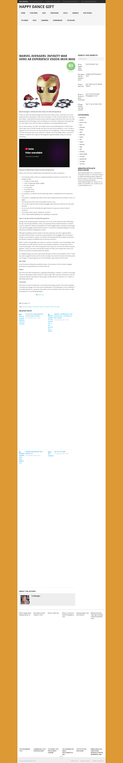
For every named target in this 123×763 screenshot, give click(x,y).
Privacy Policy (85, 761)
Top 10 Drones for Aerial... (89, 1)
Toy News (24, 20)
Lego (44, 13)
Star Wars (34, 13)
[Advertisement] (61, 38)
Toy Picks (82, 164)
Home (23, 13)
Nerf (80, 149)
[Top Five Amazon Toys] (25, 679)
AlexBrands (82, 117)
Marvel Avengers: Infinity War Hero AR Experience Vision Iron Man (41, 306)
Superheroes (57, 20)
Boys (34, 20)
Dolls (65, 13)
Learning (44, 20)
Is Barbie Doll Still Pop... (52, 1)
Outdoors (71, 20)
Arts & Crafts (83, 122)
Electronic (87, 13)
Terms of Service (98, 761)
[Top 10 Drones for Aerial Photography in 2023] (68, 679)
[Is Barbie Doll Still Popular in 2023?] (40, 679)
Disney (81, 129)
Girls (80, 139)
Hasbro (81, 142)
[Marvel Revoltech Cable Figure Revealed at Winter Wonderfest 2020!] (97, 679)
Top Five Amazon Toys (36, 1)
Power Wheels (83, 154)
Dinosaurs (55, 13)
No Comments (29, 318)
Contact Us (74, 761)
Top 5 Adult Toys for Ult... (71, 1)
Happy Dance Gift (36, 7)
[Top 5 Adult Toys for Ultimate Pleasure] (54, 679)
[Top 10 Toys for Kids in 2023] (82, 679)
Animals (75, 13)
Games (81, 137)
